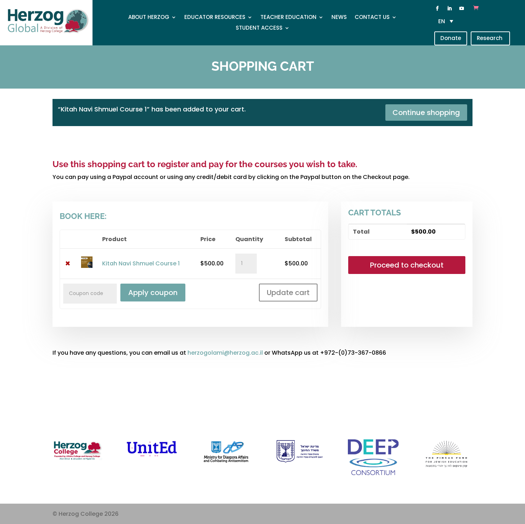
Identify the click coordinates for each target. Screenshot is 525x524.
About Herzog (148, 18)
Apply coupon (153, 293)
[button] (447, 21)
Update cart (288, 293)
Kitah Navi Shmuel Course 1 (141, 263)
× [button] (67, 263)
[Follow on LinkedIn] (449, 8)
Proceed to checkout (407, 265)
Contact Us (372, 18)
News (339, 18)
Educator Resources (214, 18)
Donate (450, 38)
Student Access (259, 28)
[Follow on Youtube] (461, 8)
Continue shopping (426, 113)
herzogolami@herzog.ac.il (225, 353)
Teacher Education (288, 18)
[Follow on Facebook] (437, 8)
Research (490, 38)
